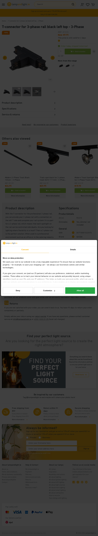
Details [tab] (73, 250)
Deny (18, 291)
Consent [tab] (25, 250)
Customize (47, 291)
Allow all (80, 291)
